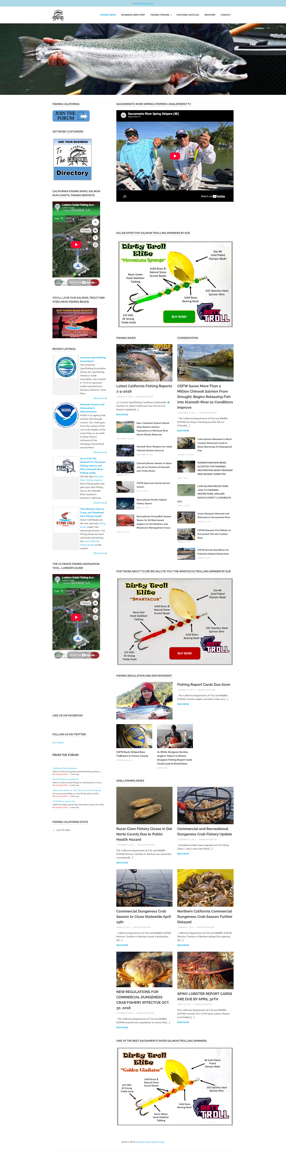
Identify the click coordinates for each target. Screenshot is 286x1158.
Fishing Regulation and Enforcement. (144, 675)
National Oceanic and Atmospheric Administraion (92, 408)
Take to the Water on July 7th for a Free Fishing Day (77, 790)
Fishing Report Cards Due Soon (203, 684)
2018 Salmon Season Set (64, 801)
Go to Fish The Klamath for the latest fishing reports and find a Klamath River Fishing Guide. (92, 465)
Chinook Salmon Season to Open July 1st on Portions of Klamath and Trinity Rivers (154, 467)
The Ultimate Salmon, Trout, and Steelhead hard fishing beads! (92, 512)
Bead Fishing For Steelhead (65, 779)
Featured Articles (188, 15)
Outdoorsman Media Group (150, 1141)
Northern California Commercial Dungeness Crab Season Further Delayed (204, 916)
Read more (122, 414)
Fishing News (108, 15)
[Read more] (100, 397)
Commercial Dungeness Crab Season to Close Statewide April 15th (143, 916)
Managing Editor (144, 396)
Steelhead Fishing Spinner (65, 768)
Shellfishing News (130, 780)
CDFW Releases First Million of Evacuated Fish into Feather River (214, 534)
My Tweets (58, 742)
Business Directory (133, 15)
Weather (209, 15)
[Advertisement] (170, 216)
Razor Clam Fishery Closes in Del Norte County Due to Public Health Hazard (144, 834)
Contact (226, 15)
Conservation (187, 337)
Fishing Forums (159, 15)
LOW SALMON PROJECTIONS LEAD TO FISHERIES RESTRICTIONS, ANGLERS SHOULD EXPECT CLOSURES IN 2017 (204, 494)
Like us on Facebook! (67, 715)
